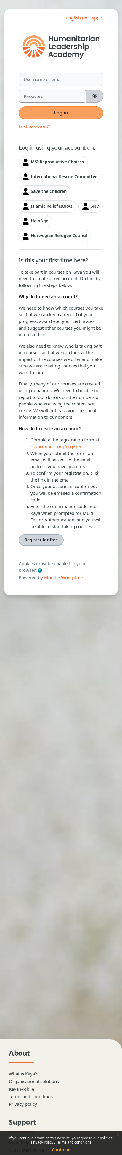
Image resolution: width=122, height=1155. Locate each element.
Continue (61, 1149)
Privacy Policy (42, 1142)
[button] (40, 570)
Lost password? (34, 126)
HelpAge (39, 221)
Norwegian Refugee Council (58, 235)
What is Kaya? (23, 1074)
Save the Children (48, 191)
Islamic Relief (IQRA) (51, 206)
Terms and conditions (73, 1142)
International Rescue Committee (63, 176)
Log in (61, 112)
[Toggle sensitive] (94, 96)
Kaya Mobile (21, 1089)
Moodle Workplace (63, 577)
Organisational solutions (34, 1081)
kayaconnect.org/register (56, 446)
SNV (94, 206)
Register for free (41, 540)
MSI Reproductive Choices (57, 162)
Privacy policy (23, 1104)
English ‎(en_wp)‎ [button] (82, 18)
